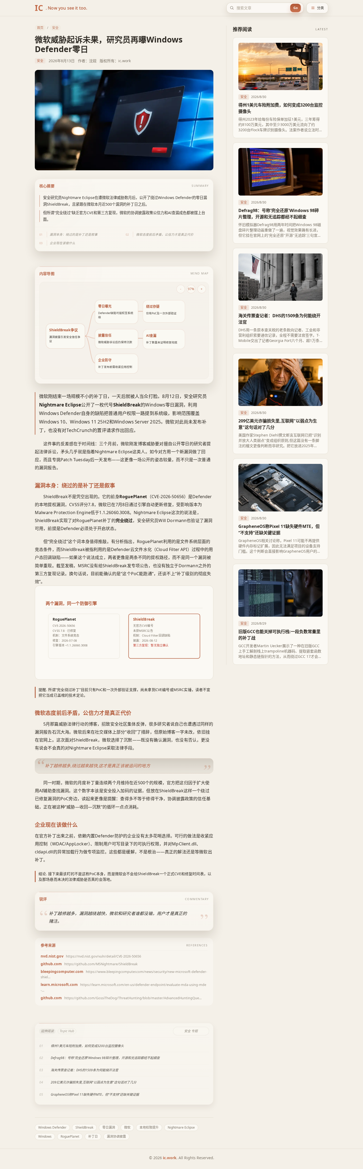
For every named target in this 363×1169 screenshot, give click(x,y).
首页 (40, 28)
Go (295, 8)
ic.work (169, 1157)
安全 (55, 28)
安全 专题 (191, 1031)
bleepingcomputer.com (62, 971)
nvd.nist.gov (52, 956)
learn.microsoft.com (59, 984)
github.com (51, 963)
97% (191, 289)
